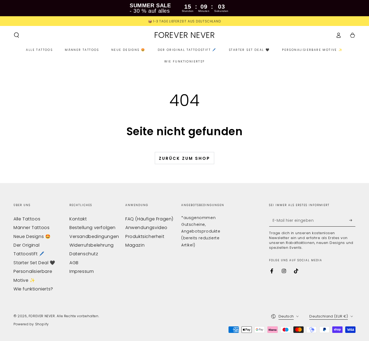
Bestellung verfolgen (92, 227)
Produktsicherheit (144, 236)
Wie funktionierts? (33, 289)
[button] (16, 35)
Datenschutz (83, 254)
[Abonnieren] (352, 220)
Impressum (81, 271)
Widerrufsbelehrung (91, 245)
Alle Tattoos (27, 219)
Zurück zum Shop (184, 158)
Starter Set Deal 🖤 (34, 263)
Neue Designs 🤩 (32, 236)
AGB (74, 263)
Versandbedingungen (94, 236)
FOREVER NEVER (42, 316)
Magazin (135, 245)
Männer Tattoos (31, 227)
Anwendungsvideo (146, 227)
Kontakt (78, 219)
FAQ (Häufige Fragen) (149, 219)
